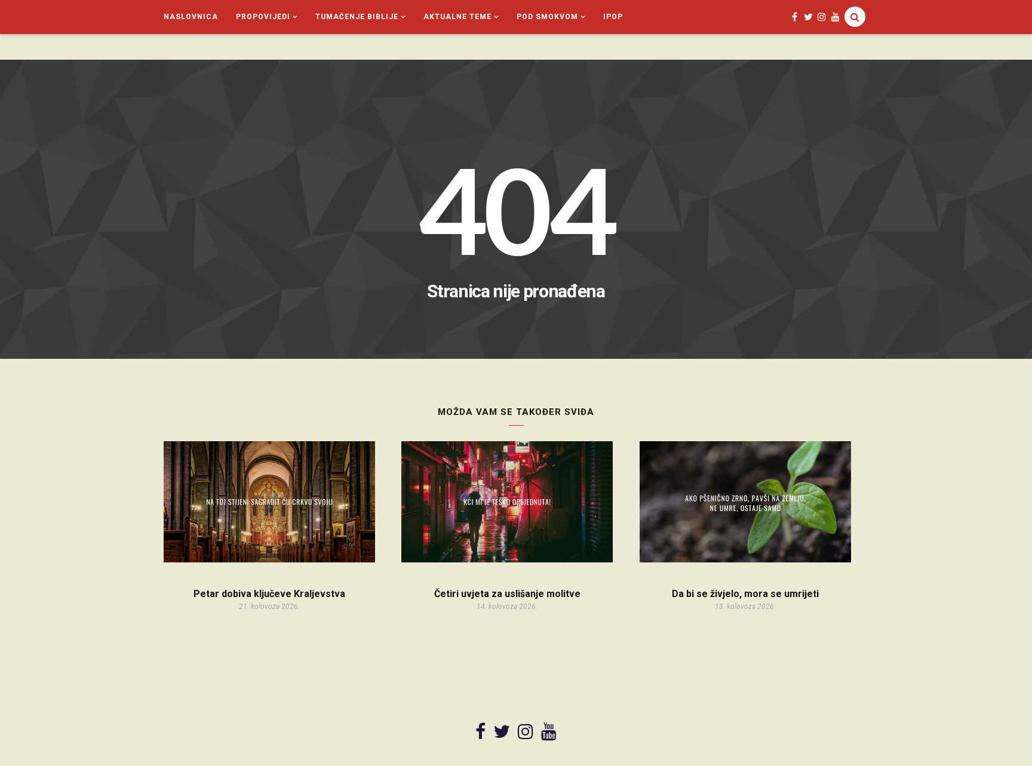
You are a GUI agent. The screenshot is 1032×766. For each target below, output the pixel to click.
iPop (613, 17)
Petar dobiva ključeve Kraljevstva (269, 593)
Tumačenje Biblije (356, 17)
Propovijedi (263, 17)
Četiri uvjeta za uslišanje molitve (507, 593)
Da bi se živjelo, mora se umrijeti (745, 593)
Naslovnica (191, 17)
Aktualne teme (457, 17)
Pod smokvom (547, 17)
